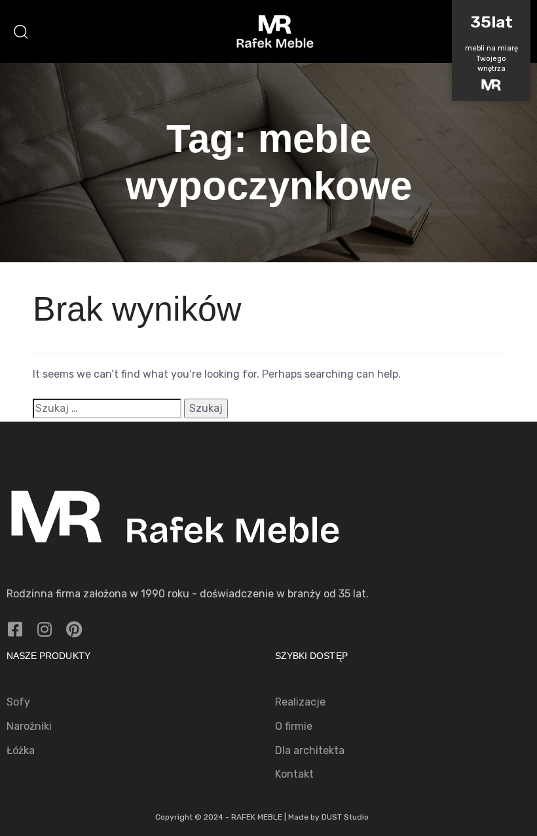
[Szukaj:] (107, 409)
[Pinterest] (73, 629)
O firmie (293, 726)
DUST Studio (345, 817)
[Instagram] (44, 629)
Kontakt (294, 774)
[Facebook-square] (15, 629)
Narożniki (29, 726)
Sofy (18, 702)
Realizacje (300, 702)
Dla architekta (309, 750)
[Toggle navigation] (439, 31)
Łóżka (21, 750)
